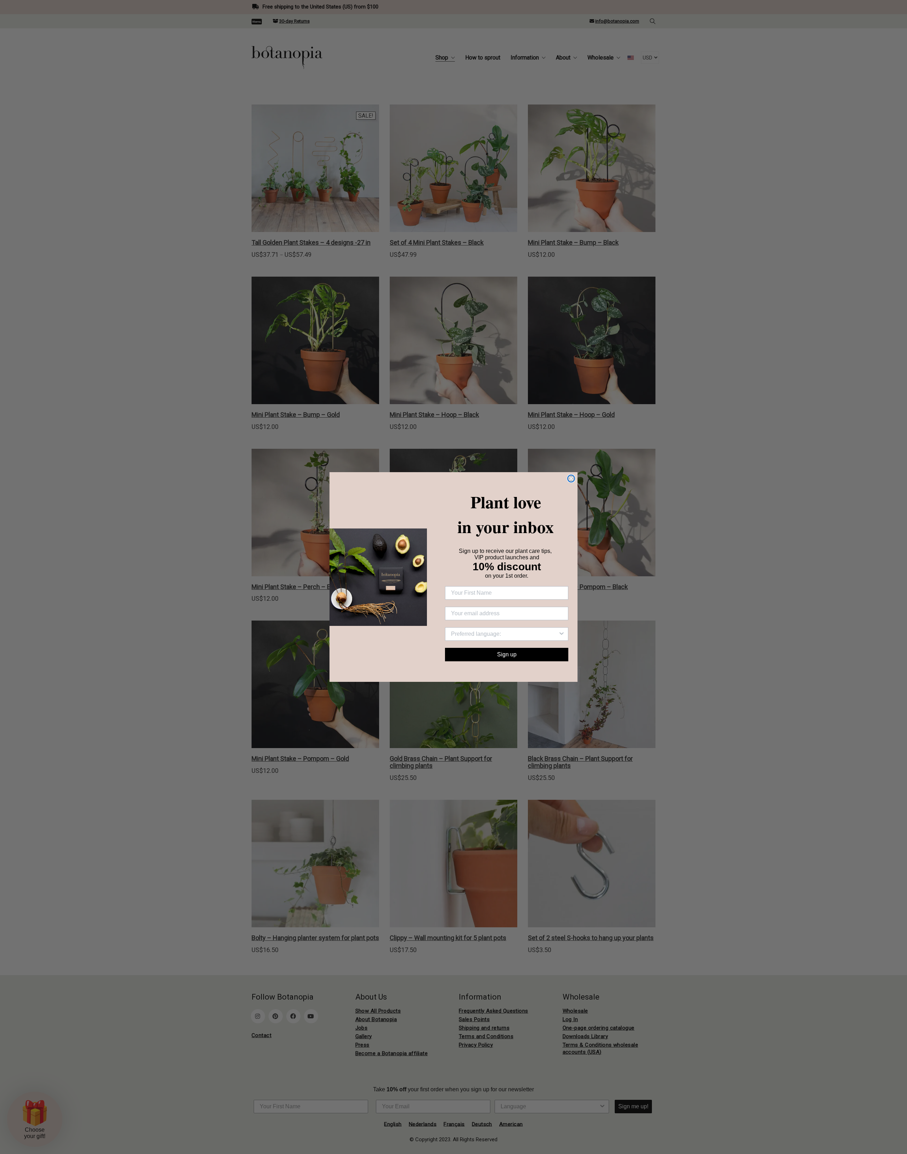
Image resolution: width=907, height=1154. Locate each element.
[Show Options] (561, 634)
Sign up (507, 654)
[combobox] (504, 634)
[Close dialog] (571, 478)
